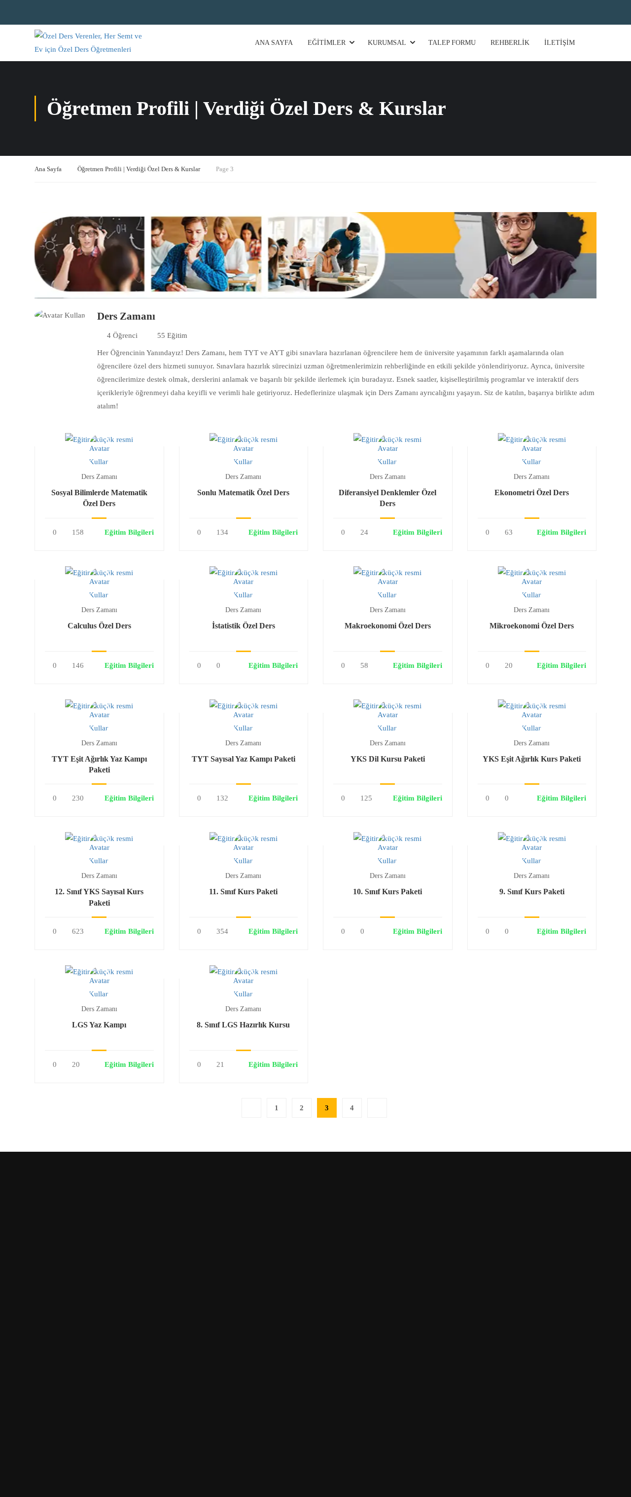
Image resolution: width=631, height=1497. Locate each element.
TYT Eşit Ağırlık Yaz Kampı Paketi (99, 764)
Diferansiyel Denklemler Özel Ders (387, 498)
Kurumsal (387, 42)
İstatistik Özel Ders (243, 625)
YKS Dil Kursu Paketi (388, 759)
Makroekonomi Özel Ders (388, 625)
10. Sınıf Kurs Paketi (387, 891)
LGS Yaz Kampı (99, 1025)
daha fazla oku (99, 438)
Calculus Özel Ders (99, 625)
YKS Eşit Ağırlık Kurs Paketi (532, 759)
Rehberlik (510, 42)
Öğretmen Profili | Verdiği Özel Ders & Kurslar (138, 169)
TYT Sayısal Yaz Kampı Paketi (243, 759)
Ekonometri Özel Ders (531, 492)
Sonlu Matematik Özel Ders (243, 492)
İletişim (559, 42)
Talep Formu (452, 42)
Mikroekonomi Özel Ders (532, 625)
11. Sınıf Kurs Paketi (243, 891)
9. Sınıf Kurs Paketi (531, 891)
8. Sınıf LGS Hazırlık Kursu (243, 1025)
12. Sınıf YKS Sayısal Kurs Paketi (99, 897)
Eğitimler (327, 42)
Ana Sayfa (274, 42)
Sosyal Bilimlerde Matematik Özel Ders (99, 498)
